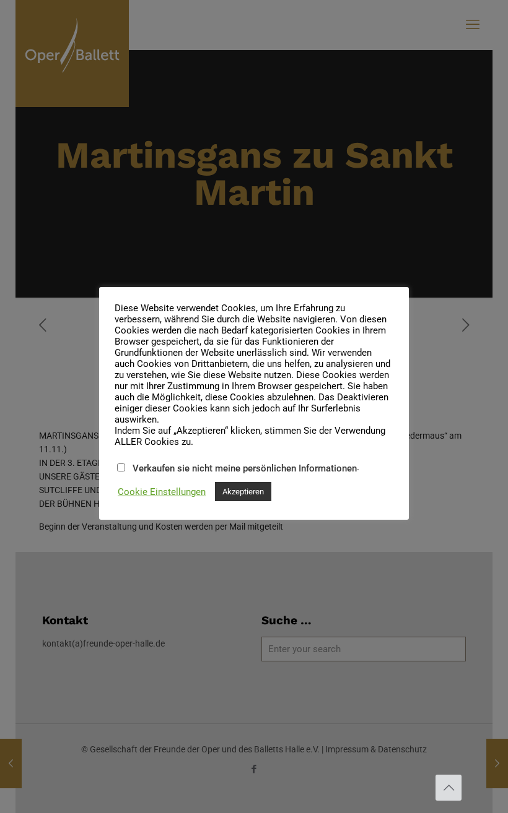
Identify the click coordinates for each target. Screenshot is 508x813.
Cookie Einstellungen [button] (162, 491)
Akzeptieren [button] (243, 491)
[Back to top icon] (449, 788)
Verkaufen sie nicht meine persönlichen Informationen (245, 468)
